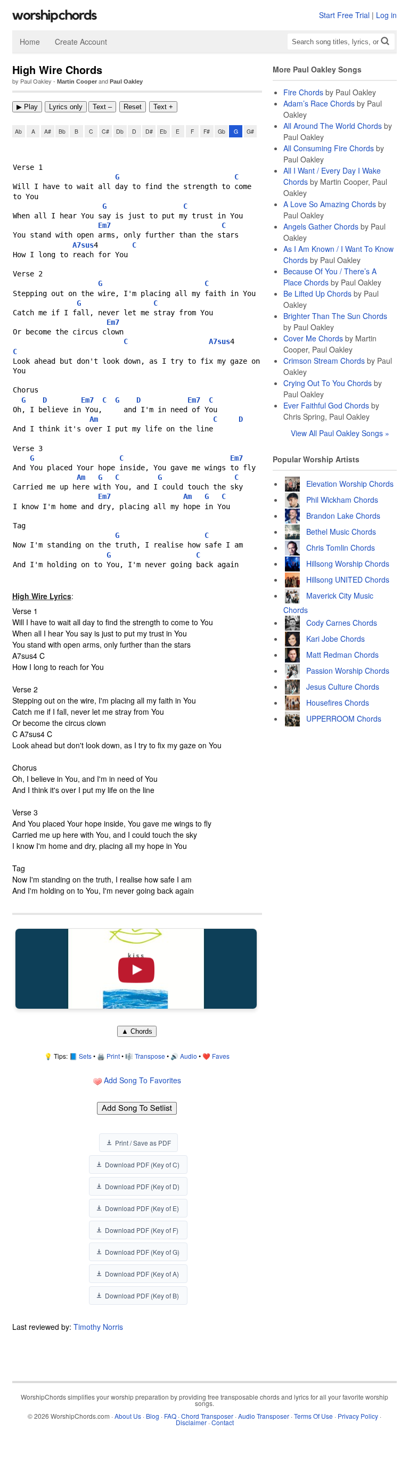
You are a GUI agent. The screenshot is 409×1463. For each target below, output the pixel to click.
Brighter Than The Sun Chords (335, 315)
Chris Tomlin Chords (340, 547)
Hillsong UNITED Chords (347, 579)
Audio (188, 1055)
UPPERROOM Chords (343, 718)
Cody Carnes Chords (341, 622)
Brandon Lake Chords (343, 515)
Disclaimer (191, 1422)
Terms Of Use (313, 1415)
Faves (221, 1055)
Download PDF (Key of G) (142, 1251)
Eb (163, 131)
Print (113, 1055)
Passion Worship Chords (347, 670)
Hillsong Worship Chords (347, 563)
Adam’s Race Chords (319, 103)
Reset (133, 107)
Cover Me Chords (313, 338)
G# (250, 131)
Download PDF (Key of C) (142, 1164)
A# (47, 131)
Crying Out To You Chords (327, 383)
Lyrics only (66, 107)
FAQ (170, 1415)
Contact (222, 1422)
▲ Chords (136, 1031)
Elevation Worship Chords (350, 483)
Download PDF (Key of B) (142, 1295)
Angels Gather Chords (320, 226)
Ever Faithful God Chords (326, 405)
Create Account (81, 41)
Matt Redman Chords (342, 654)
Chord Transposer (207, 1415)
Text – (102, 107)
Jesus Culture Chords (342, 686)
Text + (163, 107)
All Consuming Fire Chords (328, 148)
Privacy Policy (358, 1415)
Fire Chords (303, 92)
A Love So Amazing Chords (329, 204)
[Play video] (135, 968)
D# (149, 131)
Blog (152, 1415)
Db (120, 131)
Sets (85, 1055)
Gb (221, 131)
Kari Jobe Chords (335, 638)
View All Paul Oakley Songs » (340, 433)
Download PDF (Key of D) (142, 1186)
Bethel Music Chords (341, 531)
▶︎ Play (27, 107)
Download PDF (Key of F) (141, 1230)
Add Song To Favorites (141, 1080)
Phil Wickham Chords (342, 499)
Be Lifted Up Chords (317, 293)
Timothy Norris (98, 1326)
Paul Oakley (126, 81)
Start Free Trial (344, 15)
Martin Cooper (77, 81)
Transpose (150, 1055)
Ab (18, 131)
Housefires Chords (337, 702)
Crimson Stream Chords (324, 360)
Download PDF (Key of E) (142, 1208)
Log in (386, 15)
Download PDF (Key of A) (142, 1273)
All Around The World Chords (332, 125)
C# (105, 131)
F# (206, 131)
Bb (62, 131)
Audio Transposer (263, 1415)
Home (30, 41)
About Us (127, 1415)
